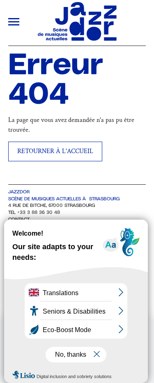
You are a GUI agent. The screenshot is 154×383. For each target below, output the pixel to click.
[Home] (77, 39)
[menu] (13, 23)
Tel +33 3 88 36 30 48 (34, 212)
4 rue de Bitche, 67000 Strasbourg (51, 205)
